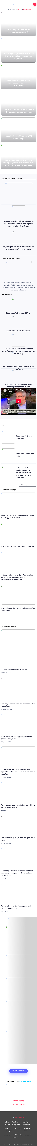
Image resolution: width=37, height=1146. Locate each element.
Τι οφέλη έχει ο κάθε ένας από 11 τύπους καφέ (18, 137)
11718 (19, 9)
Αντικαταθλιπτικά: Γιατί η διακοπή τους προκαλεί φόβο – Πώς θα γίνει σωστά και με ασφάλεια (18, 771)
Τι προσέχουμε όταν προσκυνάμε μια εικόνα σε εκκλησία (18, 609)
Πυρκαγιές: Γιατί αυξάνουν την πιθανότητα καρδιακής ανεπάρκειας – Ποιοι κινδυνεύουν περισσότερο (18, 872)
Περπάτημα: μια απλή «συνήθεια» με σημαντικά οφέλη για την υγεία (18, 247)
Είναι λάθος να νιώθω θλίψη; (18, 331)
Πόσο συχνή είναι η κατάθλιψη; (18, 313)
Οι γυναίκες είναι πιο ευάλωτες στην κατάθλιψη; (18, 367)
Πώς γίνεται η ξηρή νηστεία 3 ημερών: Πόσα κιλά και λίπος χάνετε (18, 806)
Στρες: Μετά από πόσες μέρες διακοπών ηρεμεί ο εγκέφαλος (16, 737)
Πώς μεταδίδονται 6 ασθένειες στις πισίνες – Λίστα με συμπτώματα (18, 907)
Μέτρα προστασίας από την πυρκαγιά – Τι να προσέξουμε (18, 705)
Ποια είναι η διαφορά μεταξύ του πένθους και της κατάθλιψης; (18, 385)
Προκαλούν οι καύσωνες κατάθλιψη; (14, 669)
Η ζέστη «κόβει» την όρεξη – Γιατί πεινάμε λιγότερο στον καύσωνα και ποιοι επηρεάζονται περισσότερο (18, 162)
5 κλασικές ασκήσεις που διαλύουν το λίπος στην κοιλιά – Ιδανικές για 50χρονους (18, 56)
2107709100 (27, 9)
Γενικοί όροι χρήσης (18, 1101)
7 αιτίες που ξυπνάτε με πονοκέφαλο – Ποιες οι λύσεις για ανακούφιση (18, 110)
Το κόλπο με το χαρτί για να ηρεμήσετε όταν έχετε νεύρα (18, 30)
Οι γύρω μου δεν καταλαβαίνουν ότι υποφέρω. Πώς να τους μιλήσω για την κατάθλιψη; (18, 351)
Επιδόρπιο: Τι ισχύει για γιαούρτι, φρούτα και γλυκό (18, 839)
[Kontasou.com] (18, 5)
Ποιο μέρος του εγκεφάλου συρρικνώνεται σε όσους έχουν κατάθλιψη (18, 83)
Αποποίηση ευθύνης (18, 1105)
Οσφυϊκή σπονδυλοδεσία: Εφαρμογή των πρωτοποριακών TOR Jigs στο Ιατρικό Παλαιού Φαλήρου (18, 223)
